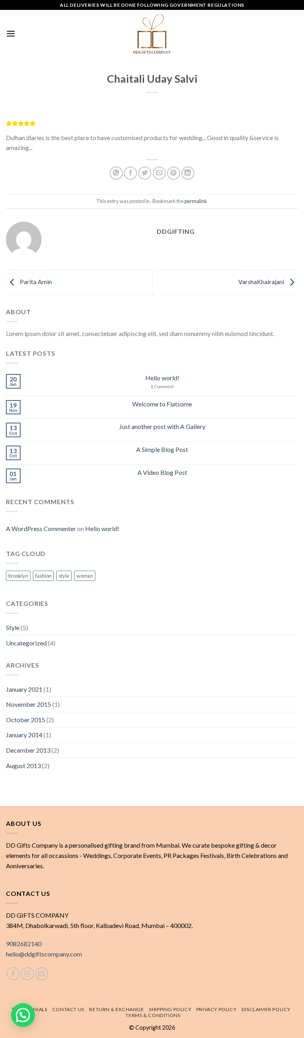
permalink (195, 201)
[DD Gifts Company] (152, 34)
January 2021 (24, 689)
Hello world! (162, 377)
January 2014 (24, 734)
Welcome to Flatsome (162, 404)
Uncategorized (26, 643)
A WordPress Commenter (41, 528)
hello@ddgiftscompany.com (44, 954)
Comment (162, 386)
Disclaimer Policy (266, 1009)
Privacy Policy (216, 1009)
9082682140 (24, 943)
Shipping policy (170, 1009)
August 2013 (23, 765)
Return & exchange (116, 1009)
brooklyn (18, 576)
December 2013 (28, 750)
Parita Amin (35, 281)
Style (12, 627)
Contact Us (68, 1009)
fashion (43, 576)
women (84, 576)
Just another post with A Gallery (162, 426)
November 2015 (28, 704)
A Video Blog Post (162, 472)
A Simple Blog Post (162, 449)
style (64, 576)
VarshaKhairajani (261, 281)
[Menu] (10, 33)
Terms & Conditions (152, 1015)
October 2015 (25, 719)
